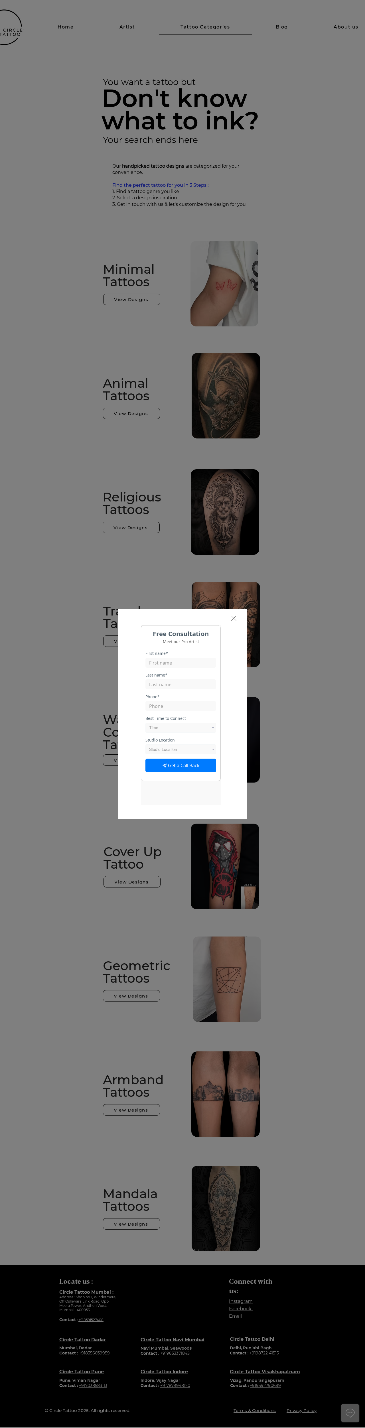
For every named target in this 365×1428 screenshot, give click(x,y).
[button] (233, 618)
